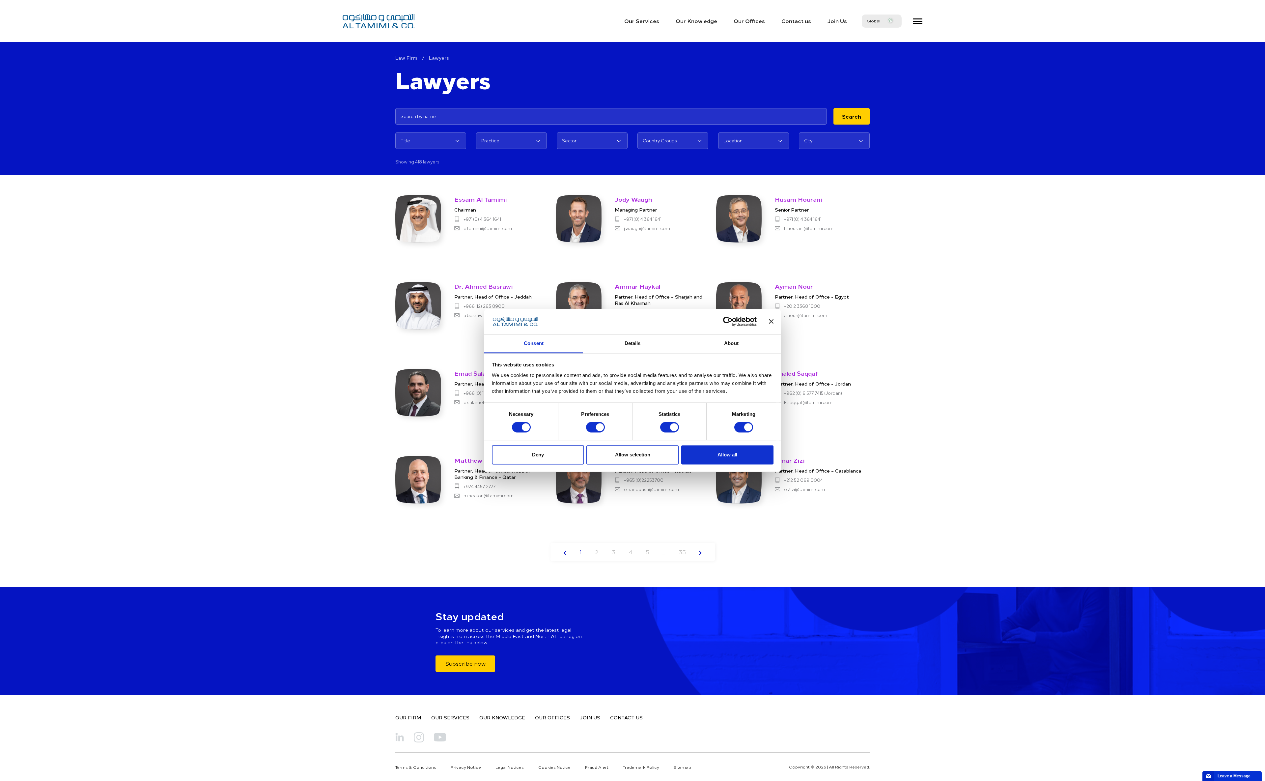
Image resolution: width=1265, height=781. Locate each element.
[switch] (595, 427)
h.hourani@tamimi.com (808, 228)
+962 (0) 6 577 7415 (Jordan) (813, 393)
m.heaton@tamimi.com (489, 496)
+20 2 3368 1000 (802, 306)
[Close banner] (771, 321)
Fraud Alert (596, 767)
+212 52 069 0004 (803, 480)
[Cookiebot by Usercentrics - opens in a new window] (728, 322)
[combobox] (430, 140)
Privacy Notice (466, 767)
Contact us (796, 21)
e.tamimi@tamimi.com (488, 228)
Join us (590, 717)
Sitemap (682, 767)
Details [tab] (633, 343)
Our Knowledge (696, 21)
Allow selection (632, 454)
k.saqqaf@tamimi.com (808, 402)
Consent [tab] (534, 343)
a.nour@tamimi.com (805, 315)
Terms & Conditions (415, 767)
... (663, 552)
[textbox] (431, 141)
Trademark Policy (641, 767)
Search (851, 116)
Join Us (837, 21)
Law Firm (406, 57)
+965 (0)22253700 (643, 480)
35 (682, 552)
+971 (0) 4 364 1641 (482, 219)
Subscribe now (465, 663)
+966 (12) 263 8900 (484, 306)
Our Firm (408, 717)
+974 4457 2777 (479, 486)
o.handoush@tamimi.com (651, 489)
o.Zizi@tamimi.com (804, 489)
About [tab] (731, 343)
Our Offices (749, 21)
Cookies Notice (554, 767)
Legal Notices (509, 767)
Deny (538, 454)
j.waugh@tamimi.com (647, 228)
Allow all (727, 454)
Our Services (641, 21)
